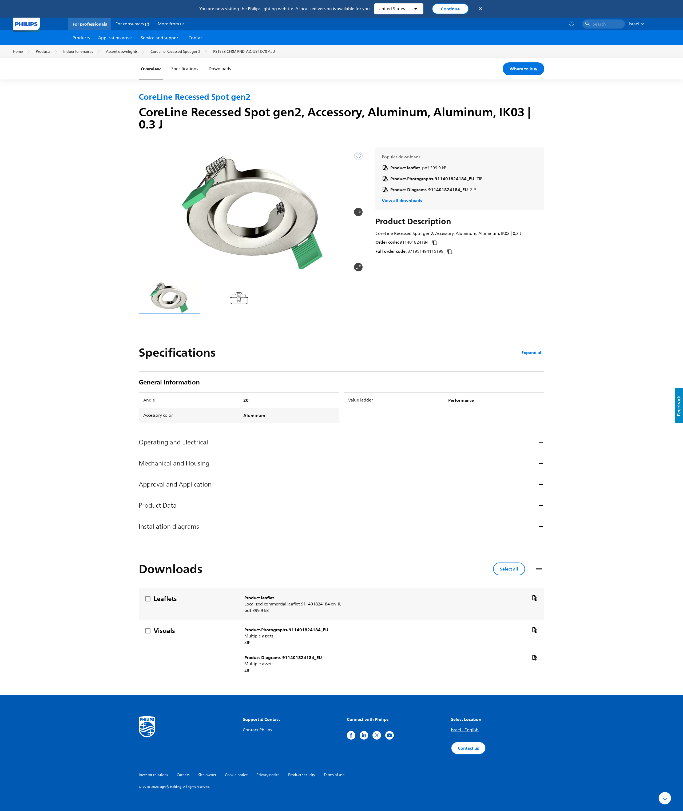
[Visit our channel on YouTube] (389, 735)
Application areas (115, 37)
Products (81, 37)
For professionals (90, 24)
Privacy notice (268, 775)
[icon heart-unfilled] (571, 24)
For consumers (130, 24)
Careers (183, 775)
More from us (171, 24)
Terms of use (334, 775)
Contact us (468, 748)
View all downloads (402, 200)
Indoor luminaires (78, 52)
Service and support (160, 37)
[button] (147, 212)
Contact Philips (257, 729)
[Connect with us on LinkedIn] (364, 735)
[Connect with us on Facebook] (351, 735)
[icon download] (534, 597)
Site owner (207, 775)
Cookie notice (236, 775)
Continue (450, 9)
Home (18, 52)
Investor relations (153, 775)
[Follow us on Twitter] (376, 735)
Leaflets (165, 599)
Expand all (532, 352)
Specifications (184, 68)
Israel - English (465, 729)
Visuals (164, 631)
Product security (301, 775)
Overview (151, 69)
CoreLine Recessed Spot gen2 (175, 52)
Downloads (220, 68)
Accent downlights (122, 52)
